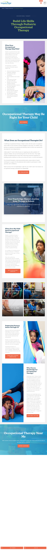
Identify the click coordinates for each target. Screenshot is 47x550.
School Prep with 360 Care (34, 291)
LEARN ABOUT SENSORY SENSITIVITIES (12, 356)
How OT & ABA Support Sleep (12, 308)
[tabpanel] (23, 198)
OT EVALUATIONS (23, 172)
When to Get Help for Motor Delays (12, 291)
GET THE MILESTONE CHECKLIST (13, 271)
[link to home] (7, 3)
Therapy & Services (9, 8)
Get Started (23, 122)
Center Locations (23, 445)
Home (3, 8)
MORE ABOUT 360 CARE (32, 415)
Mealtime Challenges (34, 308)
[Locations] (41, 3)
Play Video (23, 199)
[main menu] (44, 2)
